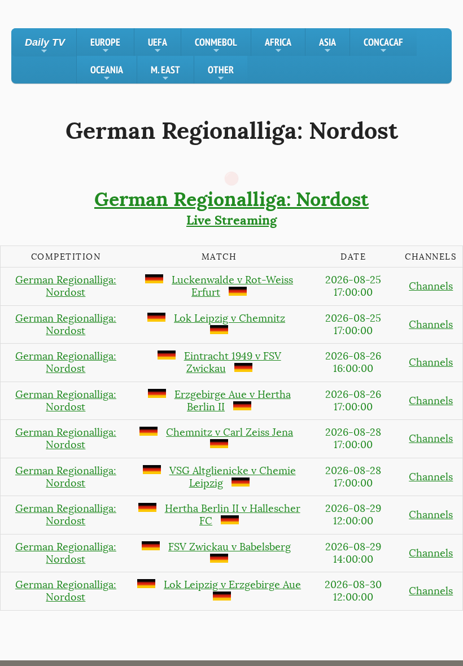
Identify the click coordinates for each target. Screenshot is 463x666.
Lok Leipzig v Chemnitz (229, 318)
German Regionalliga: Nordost (65, 286)
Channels (431, 286)
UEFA (157, 46)
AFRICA (278, 46)
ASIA (327, 46)
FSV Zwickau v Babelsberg (229, 547)
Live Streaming (231, 208)
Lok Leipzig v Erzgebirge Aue (232, 585)
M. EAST (165, 73)
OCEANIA (106, 73)
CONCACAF (383, 46)
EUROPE (105, 46)
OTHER (221, 73)
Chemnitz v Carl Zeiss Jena (229, 432)
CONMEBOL (216, 46)
